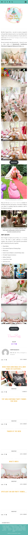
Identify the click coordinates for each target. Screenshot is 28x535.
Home (20, 525)
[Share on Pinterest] (6, 360)
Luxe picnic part (22, 37)
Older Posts (6, 522)
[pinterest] (9, 2)
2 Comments (24, 391)
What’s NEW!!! (14, 461)
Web (18, 352)
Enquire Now (14, 328)
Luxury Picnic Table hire (15, 202)
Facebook (12, 354)
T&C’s (9, 530)
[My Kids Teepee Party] (14, 13)
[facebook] (7, 2)
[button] (26, 1)
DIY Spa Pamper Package (13, 37)
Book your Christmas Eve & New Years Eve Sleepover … (14, 368)
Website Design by (14, 533)
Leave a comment (23, 359)
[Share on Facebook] (4, 360)
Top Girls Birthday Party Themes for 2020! (14, 400)
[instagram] (5, 2)
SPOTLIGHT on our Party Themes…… (14, 492)
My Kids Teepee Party (12, 525)
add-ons (21, 237)
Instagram (22, 352)
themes (3, 239)
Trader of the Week (14, 431)
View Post (14, 388)
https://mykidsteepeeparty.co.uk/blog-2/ (14, 200)
